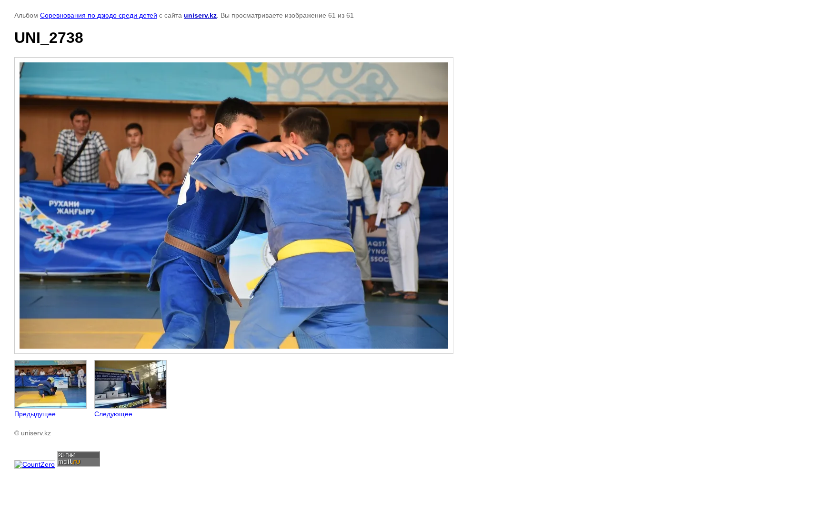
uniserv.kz (200, 15)
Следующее (113, 414)
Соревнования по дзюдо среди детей (98, 15)
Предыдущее (35, 414)
